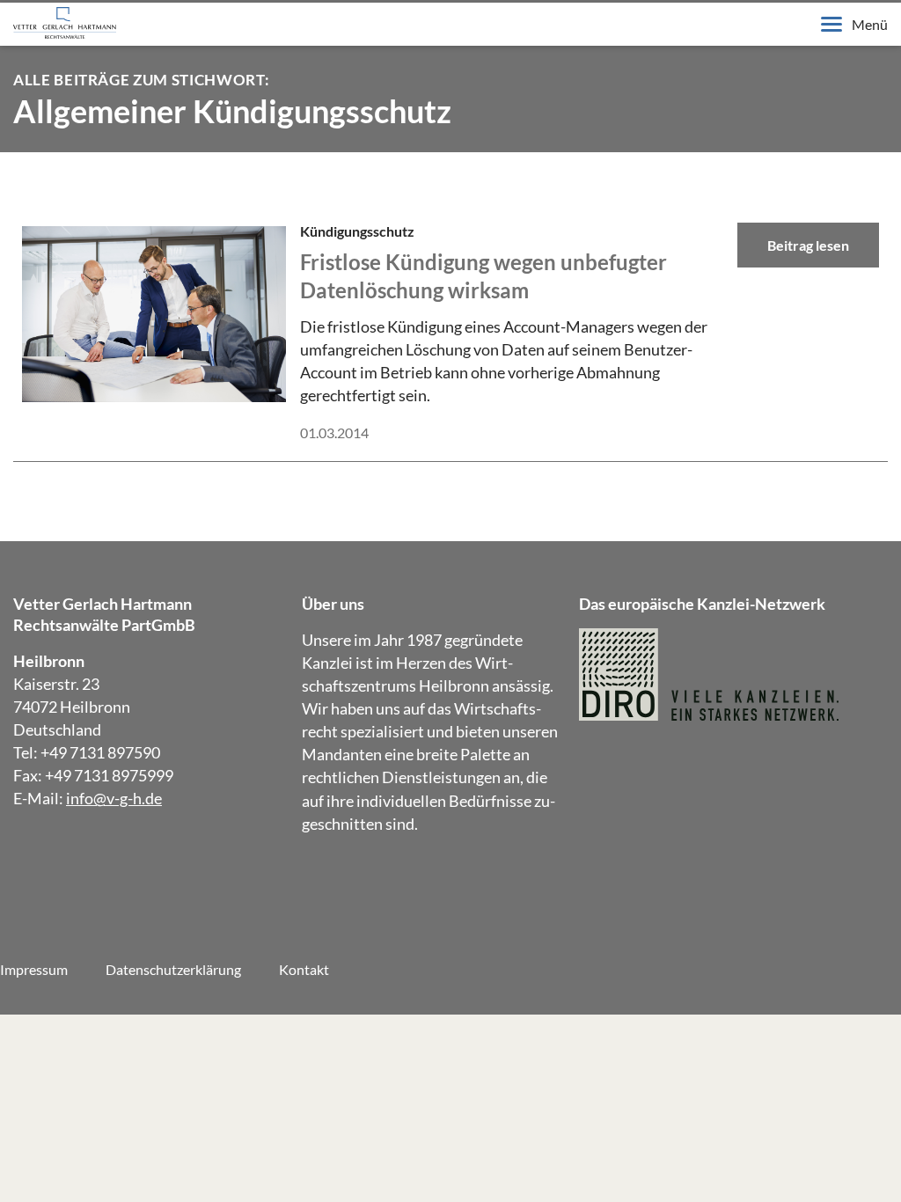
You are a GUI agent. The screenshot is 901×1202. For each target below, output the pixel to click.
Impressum (34, 969)
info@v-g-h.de (114, 798)
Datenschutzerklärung (173, 969)
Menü (870, 24)
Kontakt (304, 969)
